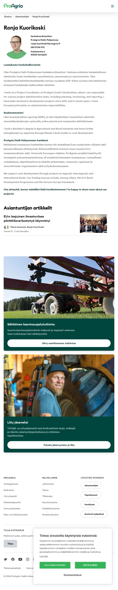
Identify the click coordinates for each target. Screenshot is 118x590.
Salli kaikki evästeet (54, 565)
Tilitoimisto (47, 496)
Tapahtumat (91, 495)
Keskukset (9, 490)
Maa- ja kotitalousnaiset (16, 514)
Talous (45, 490)
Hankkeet (90, 504)
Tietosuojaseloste (12, 568)
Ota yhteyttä (10, 496)
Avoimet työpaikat (94, 514)
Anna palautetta (12, 508)
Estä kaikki (90, 565)
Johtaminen (48, 484)
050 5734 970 (38, 47)
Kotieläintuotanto (50, 508)
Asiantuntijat (22, 16)
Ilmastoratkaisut (50, 514)
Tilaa (10, 543)
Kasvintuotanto (49, 502)
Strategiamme (11, 484)
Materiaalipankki (12, 502)
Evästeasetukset (73, 575)
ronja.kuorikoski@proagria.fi (45, 43)
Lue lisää (44, 556)
